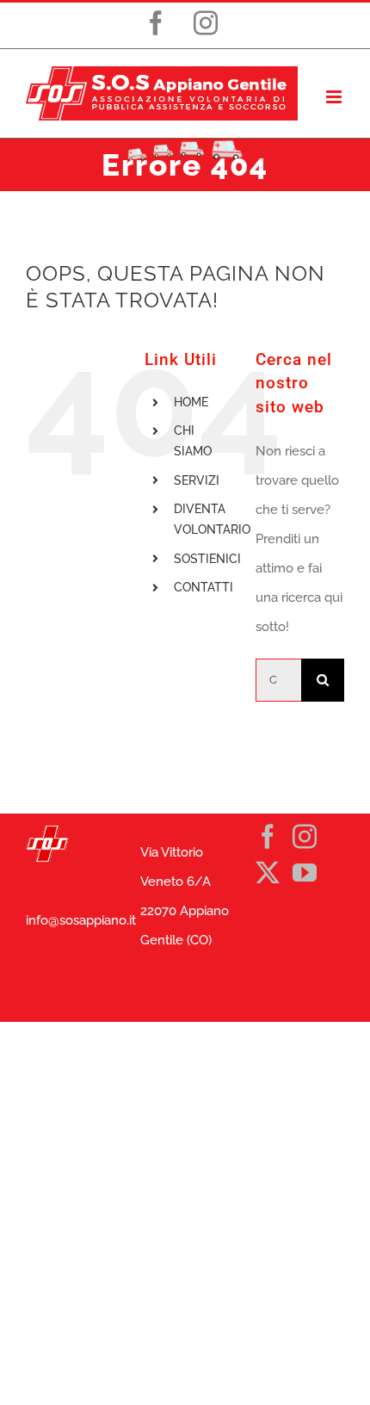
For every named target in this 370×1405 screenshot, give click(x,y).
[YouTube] (305, 873)
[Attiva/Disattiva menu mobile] (335, 97)
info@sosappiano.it (81, 920)
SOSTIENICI (207, 559)
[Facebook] (268, 837)
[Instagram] (305, 837)
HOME (191, 402)
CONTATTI (203, 587)
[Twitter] (268, 873)
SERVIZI (196, 480)
